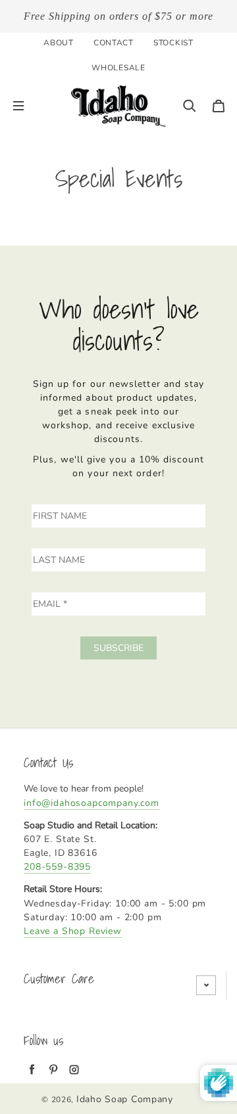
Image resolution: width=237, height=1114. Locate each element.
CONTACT (113, 42)
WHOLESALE (118, 67)
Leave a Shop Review (73, 931)
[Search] (190, 106)
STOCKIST (173, 42)
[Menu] (18, 106)
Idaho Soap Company (124, 1099)
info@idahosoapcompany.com (91, 803)
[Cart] (218, 106)
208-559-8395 (57, 866)
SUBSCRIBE (118, 648)
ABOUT (58, 42)
